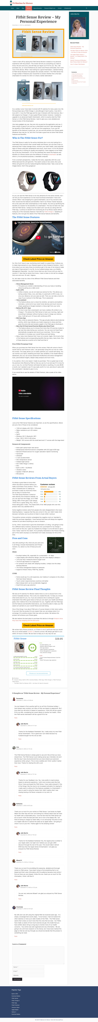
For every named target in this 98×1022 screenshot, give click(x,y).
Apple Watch (15, 1009)
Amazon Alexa (18, 680)
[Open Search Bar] (86, 8)
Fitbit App (41, 680)
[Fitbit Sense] (19, 647)
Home (12, 8)
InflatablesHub (67, 8)
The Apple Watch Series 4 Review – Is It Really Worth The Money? (78, 56)
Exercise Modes (33, 680)
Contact (60, 8)
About (17, 8)
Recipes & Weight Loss (49, 8)
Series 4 (14, 1012)
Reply (15, 717)
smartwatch (52, 154)
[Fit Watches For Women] (21, 3)
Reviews (29, 8)
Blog (23, 8)
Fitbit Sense (15, 681)
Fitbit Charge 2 (49, 212)
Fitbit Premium (57, 680)
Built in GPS (26, 680)
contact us (31, 631)
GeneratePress (59, 1019)
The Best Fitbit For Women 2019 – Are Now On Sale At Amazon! (31, 683)
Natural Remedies (37, 8)
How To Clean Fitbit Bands (77, 64)
